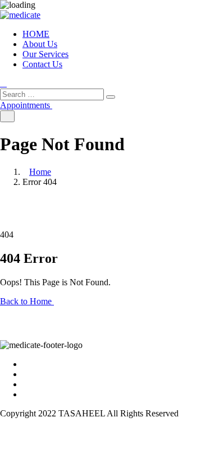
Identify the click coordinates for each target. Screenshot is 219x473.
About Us (39, 44)
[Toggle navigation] (7, 116)
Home (40, 172)
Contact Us (42, 64)
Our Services (45, 54)
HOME (35, 34)
